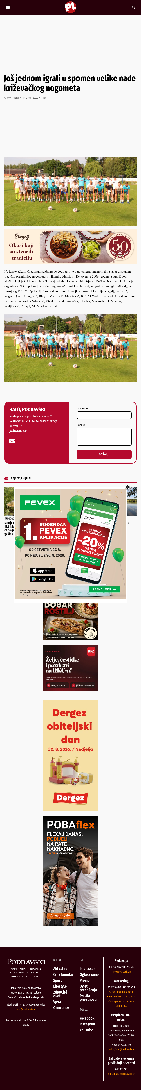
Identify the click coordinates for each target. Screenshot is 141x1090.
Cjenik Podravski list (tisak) (121, 996)
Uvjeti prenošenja (88, 988)
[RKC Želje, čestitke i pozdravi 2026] (70, 690)
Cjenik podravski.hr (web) (121, 1001)
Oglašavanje (89, 974)
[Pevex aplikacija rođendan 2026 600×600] (70, 598)
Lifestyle (60, 986)
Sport (57, 980)
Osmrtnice (61, 1007)
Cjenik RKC (121, 1005)
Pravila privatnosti (88, 997)
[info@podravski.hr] (12, 441)
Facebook (87, 1018)
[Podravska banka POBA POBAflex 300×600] (70, 925)
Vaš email (82, 408)
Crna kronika (63, 974)
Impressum (88, 968)
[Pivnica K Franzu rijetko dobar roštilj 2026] (70, 639)
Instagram (87, 1024)
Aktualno (60, 968)
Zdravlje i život (60, 994)
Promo (85, 980)
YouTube (86, 1030)
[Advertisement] (70, 44)
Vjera (57, 1001)
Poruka (81, 425)
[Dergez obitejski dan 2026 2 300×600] (70, 809)
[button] (8, 7)
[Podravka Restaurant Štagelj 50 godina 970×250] (70, 262)
